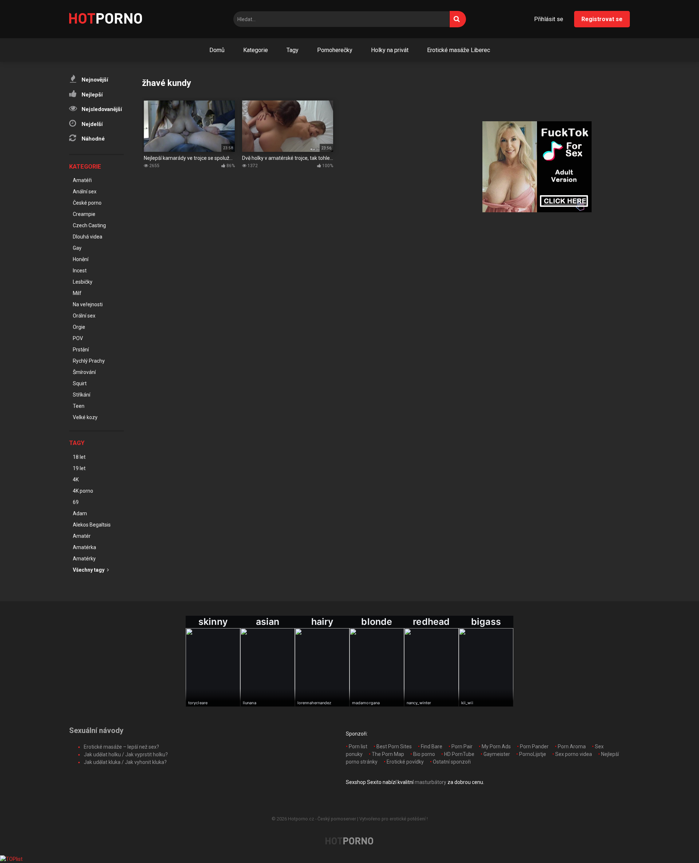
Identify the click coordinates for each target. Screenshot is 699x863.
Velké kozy (85, 417)
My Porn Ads (496, 746)
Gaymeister (496, 754)
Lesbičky (82, 282)
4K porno (83, 491)
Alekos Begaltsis (92, 525)
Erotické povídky (405, 762)
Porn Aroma (572, 746)
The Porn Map (388, 754)
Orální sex (84, 316)
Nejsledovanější (101, 109)
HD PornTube (459, 754)
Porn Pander (534, 746)
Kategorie (255, 50)
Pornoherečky (334, 50)
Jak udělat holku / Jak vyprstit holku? (126, 754)
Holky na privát (389, 50)
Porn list (358, 746)
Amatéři (82, 180)
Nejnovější (94, 79)
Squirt (80, 383)
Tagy (293, 50)
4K (76, 479)
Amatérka (84, 547)
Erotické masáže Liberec (458, 50)
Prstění (81, 349)
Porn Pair (462, 746)
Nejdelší (91, 124)
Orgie (79, 327)
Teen (78, 406)
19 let (79, 468)
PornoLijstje (532, 754)
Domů (217, 50)
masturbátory (430, 782)
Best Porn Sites (394, 746)
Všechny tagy (89, 570)
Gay (77, 248)
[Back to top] (674, 841)
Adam (80, 513)
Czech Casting (89, 225)
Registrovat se (602, 19)
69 (76, 502)
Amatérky (84, 558)
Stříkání (81, 395)
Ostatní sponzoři (452, 762)
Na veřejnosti (88, 304)
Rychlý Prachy (89, 361)
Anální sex (84, 191)
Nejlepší (91, 94)
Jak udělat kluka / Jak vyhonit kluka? (125, 762)
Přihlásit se (548, 19)
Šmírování (84, 372)
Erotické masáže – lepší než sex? (121, 747)
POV (78, 338)
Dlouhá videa (87, 237)
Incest (80, 270)
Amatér (82, 536)
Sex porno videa (573, 754)
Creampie (84, 214)
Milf (77, 293)
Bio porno (424, 754)
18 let (79, 457)
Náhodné (92, 138)
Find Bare (431, 746)
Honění (80, 259)
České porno (87, 203)
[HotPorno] (105, 19)
